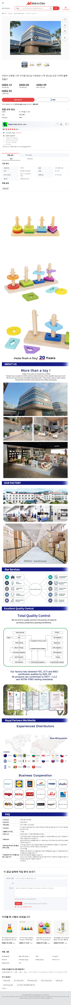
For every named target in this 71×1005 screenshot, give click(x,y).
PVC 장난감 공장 (32, 980)
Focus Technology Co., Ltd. (37, 995)
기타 (20, 963)
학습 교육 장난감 (23, 956)
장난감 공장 (6, 980)
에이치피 (4, 959)
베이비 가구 (55, 959)
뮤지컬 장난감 (40, 959)
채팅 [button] (54, 100)
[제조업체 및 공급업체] (35, 3)
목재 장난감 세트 (8, 985)
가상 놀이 (55, 956)
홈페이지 (4, 13)
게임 (37, 956)
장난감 (10, 13)
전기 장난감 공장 (19, 980)
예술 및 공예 (5, 963)
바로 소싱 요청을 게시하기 (23, 907)
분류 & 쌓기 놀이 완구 (31, 13)
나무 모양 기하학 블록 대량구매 (26, 985)
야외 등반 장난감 (23, 959)
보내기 (18, 904)
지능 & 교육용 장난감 (19, 13)
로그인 (25, 146)
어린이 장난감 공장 (46, 980)
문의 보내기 (18, 100)
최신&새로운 (5, 956)
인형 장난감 (59, 980)
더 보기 (4, 988)
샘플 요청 (35, 104)
